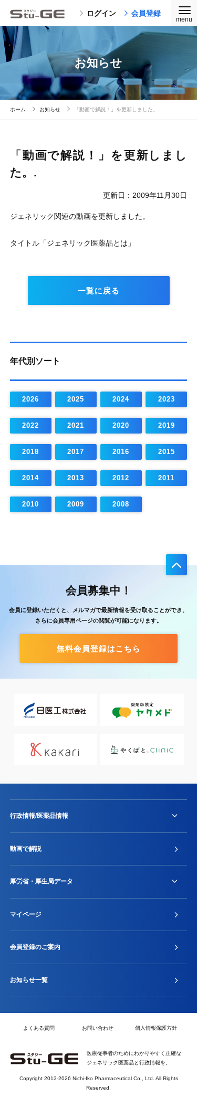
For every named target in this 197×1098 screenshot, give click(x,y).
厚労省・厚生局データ (41, 881)
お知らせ (49, 109)
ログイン (101, 13)
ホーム (18, 109)
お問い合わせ (97, 1028)
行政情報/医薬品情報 (39, 815)
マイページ (26, 914)
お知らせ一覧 (29, 980)
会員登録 (146, 13)
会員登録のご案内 (35, 947)
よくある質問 (39, 1028)
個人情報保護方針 (156, 1028)
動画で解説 (26, 848)
